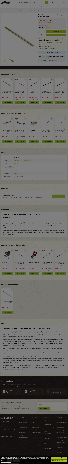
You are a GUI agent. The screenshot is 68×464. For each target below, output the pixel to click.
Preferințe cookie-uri (6, 462)
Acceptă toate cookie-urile (58, 457)
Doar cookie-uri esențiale (58, 460)
